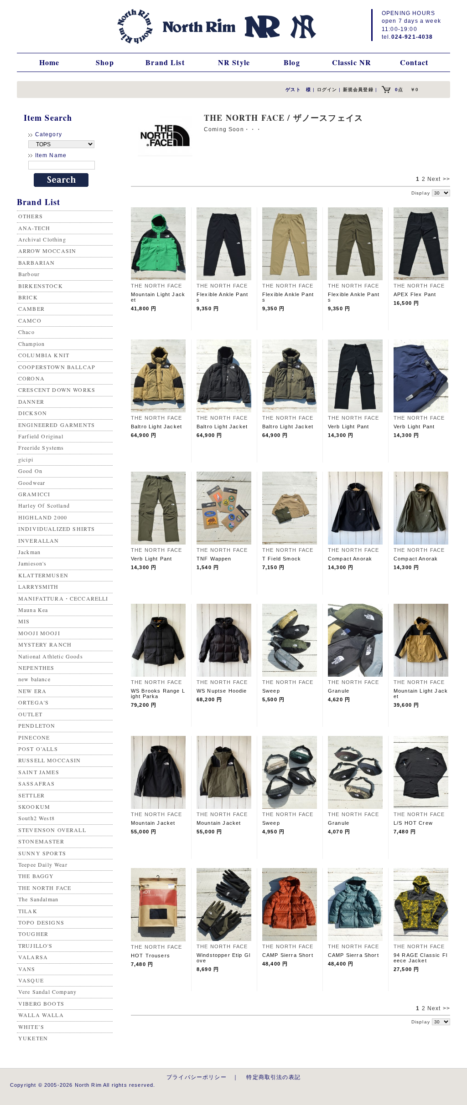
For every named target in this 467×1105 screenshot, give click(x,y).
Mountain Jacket (153, 823)
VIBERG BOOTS (41, 1003)
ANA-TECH (34, 227)
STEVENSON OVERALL (52, 829)
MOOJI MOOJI (39, 633)
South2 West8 (36, 818)
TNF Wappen (214, 558)
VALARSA (33, 957)
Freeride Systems (41, 447)
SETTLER (31, 795)
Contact (414, 62)
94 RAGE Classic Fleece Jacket (420, 957)
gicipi (25, 459)
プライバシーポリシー (196, 1077)
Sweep (271, 691)
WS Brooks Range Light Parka (158, 693)
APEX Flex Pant (415, 294)
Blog (292, 62)
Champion (31, 343)
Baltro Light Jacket (156, 426)
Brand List (165, 62)
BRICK (28, 297)
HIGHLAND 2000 (42, 517)
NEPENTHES (36, 667)
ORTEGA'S (33, 702)
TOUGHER (33, 933)
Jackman (29, 551)
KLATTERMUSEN (43, 575)
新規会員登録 (358, 89)
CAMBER (31, 308)
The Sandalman (38, 899)
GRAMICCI (34, 494)
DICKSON (32, 412)
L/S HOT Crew (413, 823)
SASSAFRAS (36, 783)
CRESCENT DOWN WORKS (56, 389)
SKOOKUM (34, 806)
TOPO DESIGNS (41, 922)
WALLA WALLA (41, 1014)
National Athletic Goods (50, 656)
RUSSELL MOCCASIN (49, 760)
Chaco (26, 331)
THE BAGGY (36, 875)
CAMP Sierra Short (287, 955)
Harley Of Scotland (44, 505)
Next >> (438, 179)
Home (49, 62)
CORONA (31, 378)
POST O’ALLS (38, 748)
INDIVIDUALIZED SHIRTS (56, 528)
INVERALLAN (38, 540)
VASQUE (31, 980)
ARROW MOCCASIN (47, 250)
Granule (338, 691)
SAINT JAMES (38, 772)
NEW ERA (32, 690)
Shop (105, 62)
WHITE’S (31, 1026)
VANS (27, 968)
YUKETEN (33, 1038)
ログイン (327, 89)
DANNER (31, 401)
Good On (30, 470)
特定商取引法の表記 (273, 1077)
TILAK (27, 911)
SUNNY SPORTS (42, 853)
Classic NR (352, 62)
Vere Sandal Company (47, 991)
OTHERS (30, 216)
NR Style (234, 62)
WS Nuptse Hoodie (222, 691)
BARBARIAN (36, 262)
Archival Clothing (42, 239)
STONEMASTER (41, 841)
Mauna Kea (33, 609)
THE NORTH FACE (44, 887)
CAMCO (30, 320)
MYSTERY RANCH (45, 644)
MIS (24, 621)
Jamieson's (32, 563)
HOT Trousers (150, 955)
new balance (34, 679)
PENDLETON (36, 725)
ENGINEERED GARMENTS (56, 424)
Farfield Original (40, 436)
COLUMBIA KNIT (43, 355)
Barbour (29, 274)
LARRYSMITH (38, 586)
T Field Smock (281, 558)
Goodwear (31, 482)
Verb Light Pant (348, 426)
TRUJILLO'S (35, 945)
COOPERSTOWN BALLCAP (56, 366)
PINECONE (34, 737)
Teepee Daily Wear (42, 864)
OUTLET (30, 714)
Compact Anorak (350, 558)
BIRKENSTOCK (40, 285)
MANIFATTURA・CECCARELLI (63, 598)
